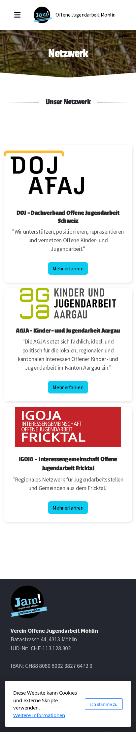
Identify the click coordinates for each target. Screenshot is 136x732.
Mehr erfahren (67, 268)
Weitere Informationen (39, 715)
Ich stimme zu (104, 704)
